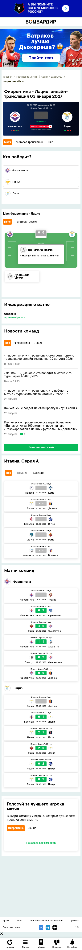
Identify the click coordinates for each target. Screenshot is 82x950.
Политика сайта (11, 927)
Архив (6, 920)
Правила (74, 920)
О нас (19, 920)
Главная (7, 76)
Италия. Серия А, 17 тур (41, 108)
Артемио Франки (14, 317)
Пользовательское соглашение (46, 920)
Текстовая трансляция (28, 142)
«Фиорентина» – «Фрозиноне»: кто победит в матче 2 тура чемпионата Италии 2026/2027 (36, 392)
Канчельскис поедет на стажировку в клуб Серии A (40, 408)
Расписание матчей (27, 76)
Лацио (67, 126)
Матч (7, 142)
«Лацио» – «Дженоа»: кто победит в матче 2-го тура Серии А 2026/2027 (38, 374)
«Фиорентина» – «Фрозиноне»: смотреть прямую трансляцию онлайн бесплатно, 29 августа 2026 (39, 357)
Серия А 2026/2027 (51, 76)
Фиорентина (15, 126)
